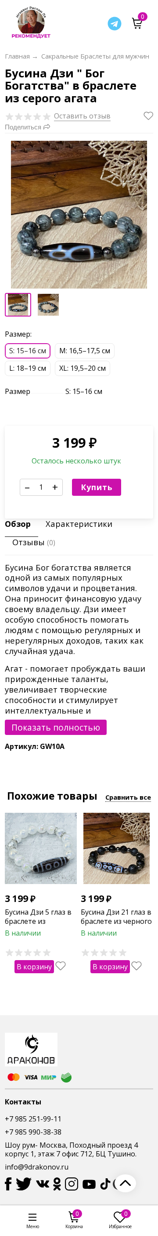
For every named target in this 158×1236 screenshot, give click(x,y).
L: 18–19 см (27, 368)
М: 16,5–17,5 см (84, 350)
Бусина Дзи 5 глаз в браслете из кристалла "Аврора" (39, 921)
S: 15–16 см (27, 350)
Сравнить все (128, 797)
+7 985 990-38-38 (33, 1132)
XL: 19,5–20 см (82, 368)
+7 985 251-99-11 (33, 1119)
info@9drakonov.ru (36, 1167)
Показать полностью (55, 727)
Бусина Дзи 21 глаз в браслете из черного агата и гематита (116, 921)
